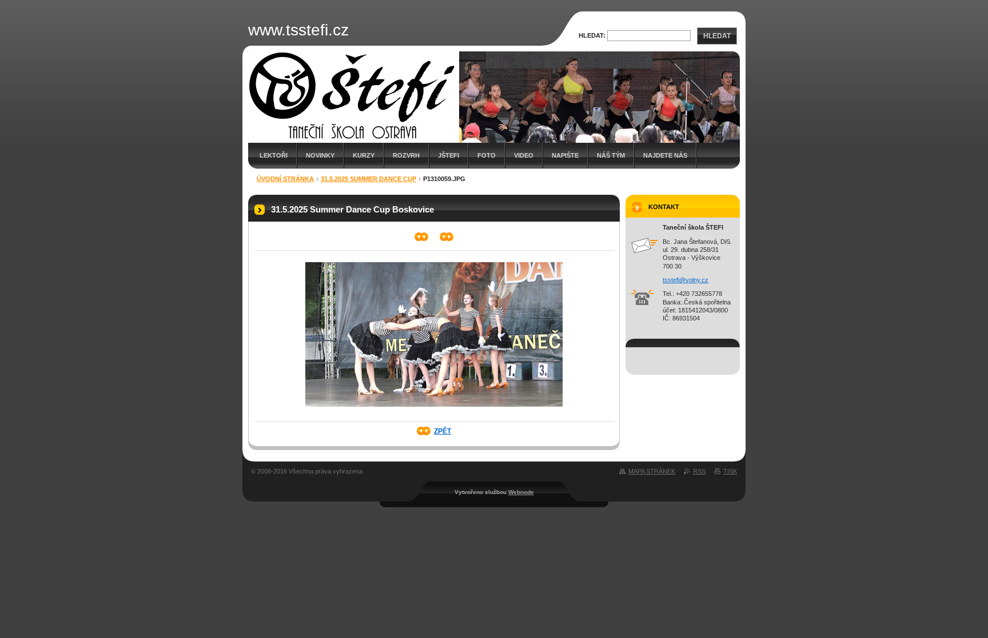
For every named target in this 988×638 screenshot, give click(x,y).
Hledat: (592, 35)
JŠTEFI (448, 155)
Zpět (442, 431)
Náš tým (611, 155)
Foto (486, 155)
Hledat (717, 36)
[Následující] (447, 236)
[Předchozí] (422, 236)
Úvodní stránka (285, 178)
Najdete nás (665, 155)
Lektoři (274, 155)
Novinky (320, 155)
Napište (565, 155)
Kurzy (364, 155)
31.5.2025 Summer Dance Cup (368, 178)
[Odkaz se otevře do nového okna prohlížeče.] (434, 410)
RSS (699, 471)
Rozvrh (406, 155)
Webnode (521, 492)
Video (523, 155)
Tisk (730, 471)
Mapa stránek (651, 471)
